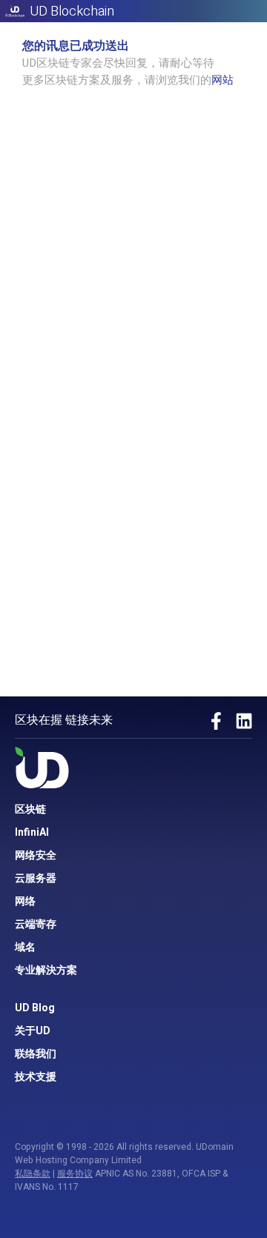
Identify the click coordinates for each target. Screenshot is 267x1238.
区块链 (30, 809)
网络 (25, 901)
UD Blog (35, 1008)
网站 (222, 80)
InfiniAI (32, 832)
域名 (25, 947)
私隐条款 (32, 1173)
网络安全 (35, 855)
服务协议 (75, 1173)
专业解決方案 (46, 970)
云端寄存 (35, 924)
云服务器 (35, 878)
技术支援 (35, 1077)
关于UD (32, 1031)
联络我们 (35, 1054)
